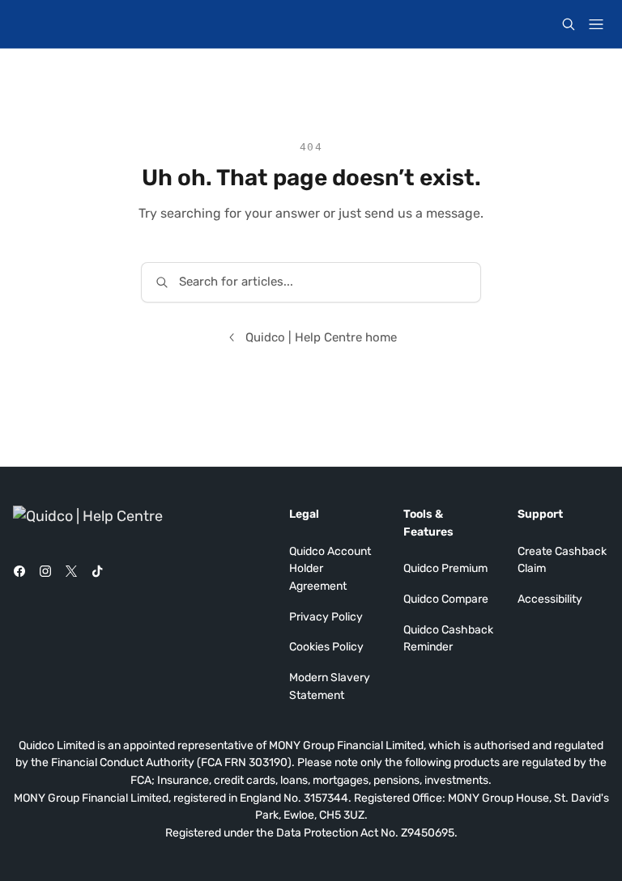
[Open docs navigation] (596, 24)
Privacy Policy (326, 617)
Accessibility (550, 599)
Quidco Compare (445, 599)
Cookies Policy (326, 647)
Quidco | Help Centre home (321, 337)
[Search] (569, 24)
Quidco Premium (445, 568)
